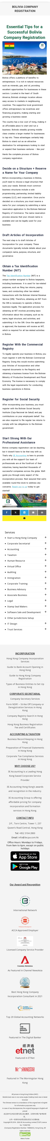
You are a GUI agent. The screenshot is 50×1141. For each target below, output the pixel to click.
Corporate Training (17, 583)
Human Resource (16, 560)
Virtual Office (14, 566)
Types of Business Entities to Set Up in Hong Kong (25, 686)
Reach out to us (19, 487)
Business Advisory (16, 589)
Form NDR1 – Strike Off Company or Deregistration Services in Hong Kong (25, 707)
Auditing (11, 572)
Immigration (13, 577)
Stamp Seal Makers (17, 606)
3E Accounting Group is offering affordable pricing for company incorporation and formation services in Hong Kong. (25, 804)
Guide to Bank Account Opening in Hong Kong (25, 668)
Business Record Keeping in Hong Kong (25, 741)
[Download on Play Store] (25, 866)
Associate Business (17, 595)
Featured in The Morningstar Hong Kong (25, 1080)
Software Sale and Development (24, 612)
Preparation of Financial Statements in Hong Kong (25, 749)
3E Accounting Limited (29, 1122)
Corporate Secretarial (18, 543)
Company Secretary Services (25, 698)
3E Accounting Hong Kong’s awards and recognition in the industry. (25, 788)
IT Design (12, 623)
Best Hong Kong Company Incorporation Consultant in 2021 (25, 994)
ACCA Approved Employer (25, 930)
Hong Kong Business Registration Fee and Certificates (25, 726)
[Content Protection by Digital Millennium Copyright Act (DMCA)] (25, 1135)
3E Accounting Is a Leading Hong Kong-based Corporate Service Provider (25, 776)
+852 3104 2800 (27, 833)
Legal (10, 600)
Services (10, 532)
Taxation (12, 555)
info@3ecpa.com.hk (28, 837)
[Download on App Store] (25, 856)
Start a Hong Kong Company (22, 537)
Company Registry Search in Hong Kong (25, 717)
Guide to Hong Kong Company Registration (25, 677)
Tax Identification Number (18, 275)
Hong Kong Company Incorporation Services (25, 660)
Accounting (13, 549)
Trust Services (14, 629)
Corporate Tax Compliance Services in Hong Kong (25, 758)
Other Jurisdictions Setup (20, 618)
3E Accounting (19, 455)
